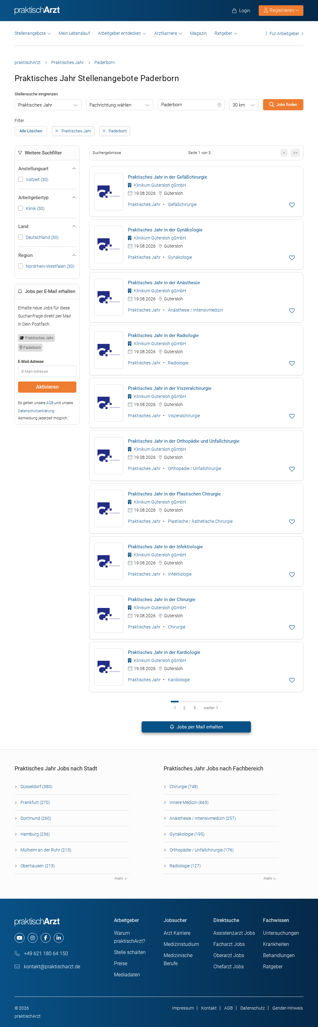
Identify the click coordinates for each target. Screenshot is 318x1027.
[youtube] (20, 938)
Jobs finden (286, 104)
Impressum (183, 1008)
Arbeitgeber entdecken (119, 33)
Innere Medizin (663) (189, 802)
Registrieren (281, 10)
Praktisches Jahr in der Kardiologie (164, 652)
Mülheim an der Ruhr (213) (45, 849)
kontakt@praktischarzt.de (51, 967)
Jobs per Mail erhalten (199, 727)
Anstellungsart (33, 168)
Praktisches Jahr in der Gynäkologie (165, 230)
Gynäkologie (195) (187, 834)
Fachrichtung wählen (110, 105)
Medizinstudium (181, 944)
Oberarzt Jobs (228, 955)
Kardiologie (179, 679)
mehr (119, 878)
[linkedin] (59, 938)
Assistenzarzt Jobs (234, 933)
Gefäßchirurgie (182, 204)
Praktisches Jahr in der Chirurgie (161, 599)
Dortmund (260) (35, 818)
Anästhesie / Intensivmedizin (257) (203, 818)
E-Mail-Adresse (30, 361)
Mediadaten (127, 975)
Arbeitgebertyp (33, 197)
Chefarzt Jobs (228, 967)
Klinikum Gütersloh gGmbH (159, 185)
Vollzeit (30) (37, 179)
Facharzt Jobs (229, 944)
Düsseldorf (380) (36, 786)
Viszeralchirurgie (184, 415)
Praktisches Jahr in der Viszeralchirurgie (169, 388)
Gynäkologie (180, 257)
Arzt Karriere (177, 933)
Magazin (198, 33)
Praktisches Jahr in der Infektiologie (165, 547)
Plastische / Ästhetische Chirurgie (200, 521)
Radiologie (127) (185, 865)
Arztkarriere (165, 33)
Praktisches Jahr (67, 62)
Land (23, 226)
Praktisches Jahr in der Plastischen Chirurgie (174, 494)
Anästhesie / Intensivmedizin (195, 310)
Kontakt (209, 1008)
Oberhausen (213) (37, 865)
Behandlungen (279, 955)
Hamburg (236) (35, 834)
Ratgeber (223, 33)
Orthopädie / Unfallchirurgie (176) (202, 849)
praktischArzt (28, 62)
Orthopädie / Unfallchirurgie (194, 468)
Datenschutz (252, 1008)
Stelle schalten (130, 952)
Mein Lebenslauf (74, 33)
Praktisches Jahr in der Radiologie (163, 335)
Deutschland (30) (42, 237)
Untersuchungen (281, 933)
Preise (120, 963)
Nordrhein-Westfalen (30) (50, 266)
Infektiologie (180, 574)
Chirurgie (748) (184, 786)
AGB (49, 403)
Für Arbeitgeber (284, 33)
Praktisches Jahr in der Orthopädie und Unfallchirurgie (183, 441)
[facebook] (46, 938)
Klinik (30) (35, 208)
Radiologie (178, 362)
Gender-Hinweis (287, 1008)
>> (295, 152)
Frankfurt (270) (35, 802)
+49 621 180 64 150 (45, 953)
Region (25, 255)
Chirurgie (176, 626)
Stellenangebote (30, 33)
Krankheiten (276, 944)
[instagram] (33, 938)
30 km (239, 105)
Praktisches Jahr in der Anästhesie (164, 282)
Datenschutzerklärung (36, 411)
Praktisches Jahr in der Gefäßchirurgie (167, 177)
